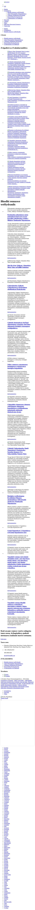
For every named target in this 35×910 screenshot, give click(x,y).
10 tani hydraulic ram (27, 683)
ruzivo (14, 258)
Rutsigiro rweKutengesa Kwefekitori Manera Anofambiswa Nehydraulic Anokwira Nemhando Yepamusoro (17, 136)
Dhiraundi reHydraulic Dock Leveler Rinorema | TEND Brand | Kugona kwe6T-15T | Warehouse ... (19, 57)
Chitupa (6, 21)
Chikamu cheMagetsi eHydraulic (16, 15)
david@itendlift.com (9, 655)
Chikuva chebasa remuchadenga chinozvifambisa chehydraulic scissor (15, 685)
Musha (6, 9)
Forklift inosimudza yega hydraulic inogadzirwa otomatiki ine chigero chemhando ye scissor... (16, 112)
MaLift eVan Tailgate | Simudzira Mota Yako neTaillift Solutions (17, 93)
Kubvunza (3, 639)
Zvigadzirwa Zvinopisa (7, 680)
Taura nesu (7, 26)
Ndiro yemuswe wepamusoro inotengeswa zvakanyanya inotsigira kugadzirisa (18, 157)
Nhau (5, 23)
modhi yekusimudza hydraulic (9, 685)
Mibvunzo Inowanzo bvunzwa (12, 24)
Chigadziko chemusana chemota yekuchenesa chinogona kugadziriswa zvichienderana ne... (17, 148)
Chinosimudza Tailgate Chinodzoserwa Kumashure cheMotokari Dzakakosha (18, 86)
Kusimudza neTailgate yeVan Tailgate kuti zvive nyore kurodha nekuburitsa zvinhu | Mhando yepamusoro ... (18, 78)
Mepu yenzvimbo (19, 680)
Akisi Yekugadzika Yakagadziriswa (16, 14)
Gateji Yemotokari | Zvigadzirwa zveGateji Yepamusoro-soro (18, 531)
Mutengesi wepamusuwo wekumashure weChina (17, 682)
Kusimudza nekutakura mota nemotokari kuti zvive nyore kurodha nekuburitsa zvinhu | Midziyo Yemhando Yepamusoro (18, 217)
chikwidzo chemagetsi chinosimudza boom (12, 688)
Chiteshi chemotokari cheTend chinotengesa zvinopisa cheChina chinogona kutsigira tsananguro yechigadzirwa (16, 170)
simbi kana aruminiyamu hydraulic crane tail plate (14, 682)
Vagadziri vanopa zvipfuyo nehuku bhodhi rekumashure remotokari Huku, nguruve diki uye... (18, 126)
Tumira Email (4, 698)
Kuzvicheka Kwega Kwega (14, 17)
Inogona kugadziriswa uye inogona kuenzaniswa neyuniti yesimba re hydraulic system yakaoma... (19, 182)
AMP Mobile (28, 680)
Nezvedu (6, 20)
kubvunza (10, 258)
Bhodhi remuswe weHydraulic (15, 12)
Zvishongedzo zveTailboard (14, 18)
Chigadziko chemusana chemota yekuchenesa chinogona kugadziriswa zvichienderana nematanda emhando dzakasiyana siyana (18, 408)
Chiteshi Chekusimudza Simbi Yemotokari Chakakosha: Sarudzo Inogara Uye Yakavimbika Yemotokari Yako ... (18, 68)
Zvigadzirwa (7, 10)
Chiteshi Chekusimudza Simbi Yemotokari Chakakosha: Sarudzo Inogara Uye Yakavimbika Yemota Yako (18, 451)
